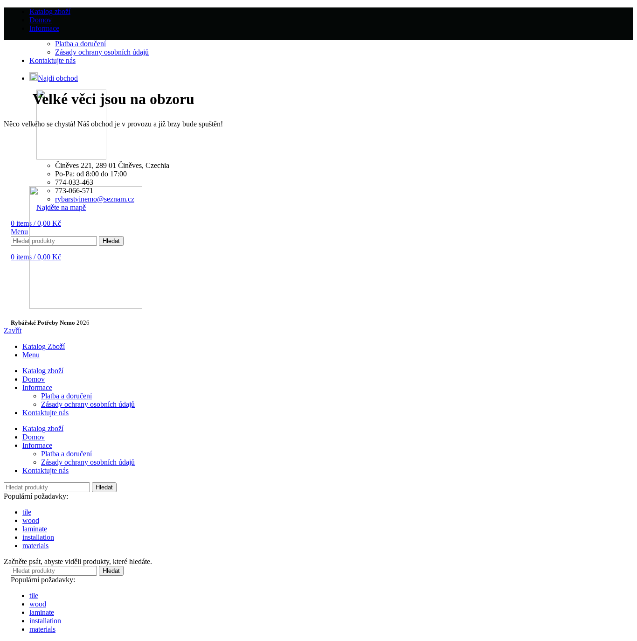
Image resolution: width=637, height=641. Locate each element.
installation (38, 537)
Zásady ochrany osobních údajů (88, 404)
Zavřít (12, 330)
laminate (34, 529)
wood (30, 520)
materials (35, 546)
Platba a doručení (66, 396)
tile (26, 512)
